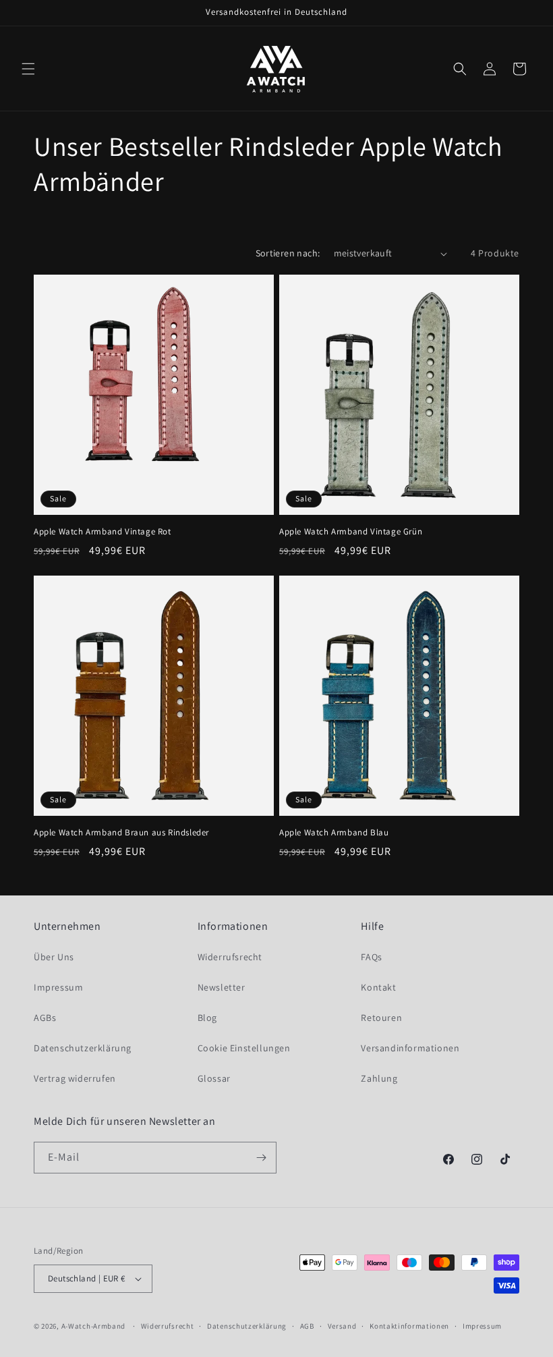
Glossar (214, 1078)
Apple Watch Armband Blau (333, 832)
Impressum (58, 987)
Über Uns (54, 957)
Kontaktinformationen (409, 1326)
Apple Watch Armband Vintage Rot (102, 531)
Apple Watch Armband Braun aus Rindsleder (121, 832)
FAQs (371, 957)
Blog (207, 1018)
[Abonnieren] (261, 1157)
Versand (342, 1326)
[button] (28, 69)
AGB (307, 1326)
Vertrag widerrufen (75, 1078)
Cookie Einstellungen (244, 1048)
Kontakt (378, 987)
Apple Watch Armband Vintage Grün (350, 531)
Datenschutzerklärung (83, 1048)
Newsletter (221, 987)
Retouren (381, 1018)
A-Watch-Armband (93, 1326)
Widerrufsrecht (230, 957)
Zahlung (379, 1078)
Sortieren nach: (288, 253)
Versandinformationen (410, 1048)
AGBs (45, 1018)
